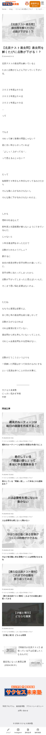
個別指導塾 (20, 706)
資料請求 (28, 732)
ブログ (8, 732)
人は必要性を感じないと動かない (16, 520)
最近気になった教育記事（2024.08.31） (14, 663)
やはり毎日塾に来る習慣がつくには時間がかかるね (22, 558)
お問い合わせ (23, 710)
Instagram (18, 732)
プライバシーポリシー (34, 706)
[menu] (42, 3)
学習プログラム (9, 706)
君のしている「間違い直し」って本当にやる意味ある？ (22, 482)
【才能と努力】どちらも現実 (14, 635)
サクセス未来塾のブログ (24, 9)
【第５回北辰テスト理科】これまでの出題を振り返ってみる (22, 597)
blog (11, 9)
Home (4, 9)
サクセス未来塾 (26, 723)
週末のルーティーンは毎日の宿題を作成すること (22, 444)
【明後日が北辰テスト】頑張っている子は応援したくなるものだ (30, 651)
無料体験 (38, 732)
